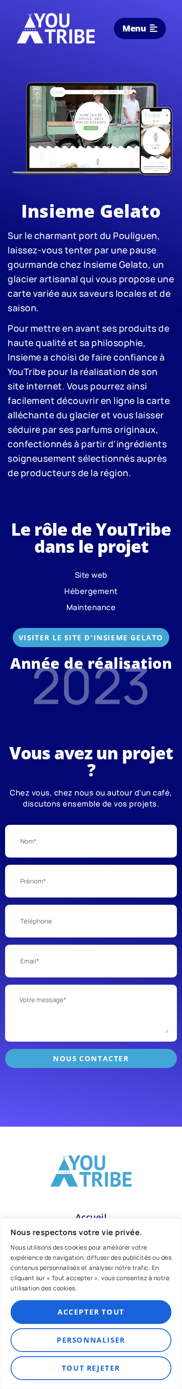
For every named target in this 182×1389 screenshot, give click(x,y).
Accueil (91, 1217)
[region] (91, 1303)
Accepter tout (91, 1312)
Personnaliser (91, 1340)
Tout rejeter (91, 1368)
